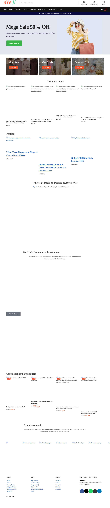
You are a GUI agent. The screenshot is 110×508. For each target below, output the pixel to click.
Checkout (104, 4)
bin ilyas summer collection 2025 (15, 407)
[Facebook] (82, 491)
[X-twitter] (86, 491)
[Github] (95, 491)
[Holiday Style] (55, 66)
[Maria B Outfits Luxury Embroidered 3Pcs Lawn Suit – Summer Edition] (42, 102)
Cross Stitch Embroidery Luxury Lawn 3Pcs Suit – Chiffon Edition (92, 118)
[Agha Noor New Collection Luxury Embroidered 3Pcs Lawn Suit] (67, 99)
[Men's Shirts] (22, 66)
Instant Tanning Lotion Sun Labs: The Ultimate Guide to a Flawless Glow (52, 167)
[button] (103, 9)
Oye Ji (35, 187)
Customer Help (94, 4)
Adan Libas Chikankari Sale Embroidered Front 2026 (89, 412)
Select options (42, 410)
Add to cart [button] (17, 129)
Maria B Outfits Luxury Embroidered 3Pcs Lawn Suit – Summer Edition (42, 120)
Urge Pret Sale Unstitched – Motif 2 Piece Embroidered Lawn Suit (16, 122)
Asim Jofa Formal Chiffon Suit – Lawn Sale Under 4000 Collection (67, 407)
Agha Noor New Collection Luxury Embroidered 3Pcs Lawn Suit (66, 116)
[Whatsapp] (91, 491)
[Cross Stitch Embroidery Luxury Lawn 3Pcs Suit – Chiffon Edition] (92, 101)
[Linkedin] (99, 491)
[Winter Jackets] (88, 66)
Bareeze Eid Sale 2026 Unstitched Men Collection (42, 402)
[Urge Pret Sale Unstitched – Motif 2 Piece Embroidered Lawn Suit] (17, 102)
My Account (84, 4)
